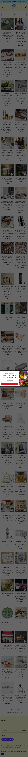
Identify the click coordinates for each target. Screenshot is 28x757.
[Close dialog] (27, 371)
